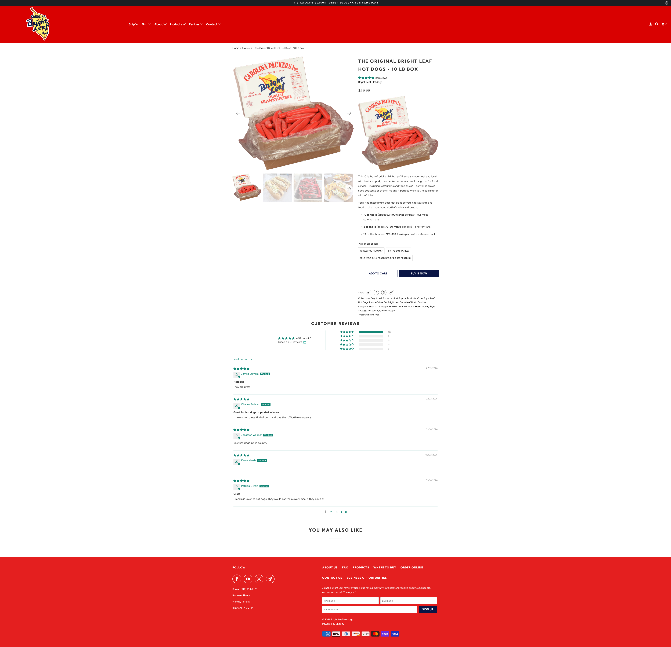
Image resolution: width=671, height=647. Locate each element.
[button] (366, 77)
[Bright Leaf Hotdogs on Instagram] (260, 579)
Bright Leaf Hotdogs (370, 82)
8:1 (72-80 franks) (398, 250)
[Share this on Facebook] (376, 292)
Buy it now (419, 273)
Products (247, 48)
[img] (241, 368)
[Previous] (238, 113)
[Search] (657, 24)
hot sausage (374, 310)
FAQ (345, 567)
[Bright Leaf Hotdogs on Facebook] (237, 579)
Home (235, 48)
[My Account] (650, 24)
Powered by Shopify (333, 623)
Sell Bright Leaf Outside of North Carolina (405, 302)
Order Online (412, 567)
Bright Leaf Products (381, 298)
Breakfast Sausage (378, 306)
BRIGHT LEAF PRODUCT (401, 306)
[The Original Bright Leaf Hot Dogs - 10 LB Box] (293, 113)
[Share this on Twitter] (368, 292)
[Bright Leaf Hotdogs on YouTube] (249, 579)
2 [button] (331, 512)
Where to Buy (384, 567)
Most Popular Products (404, 298)
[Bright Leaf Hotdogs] (63, 24)
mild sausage (388, 310)
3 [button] (336, 512)
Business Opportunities (367, 577)
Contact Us (332, 577)
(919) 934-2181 (249, 589)
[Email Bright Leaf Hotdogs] (271, 579)
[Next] (349, 113)
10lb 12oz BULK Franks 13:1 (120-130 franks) (385, 258)
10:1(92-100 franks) (371, 250)
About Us (330, 567)
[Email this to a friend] (391, 292)
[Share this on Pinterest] (383, 292)
